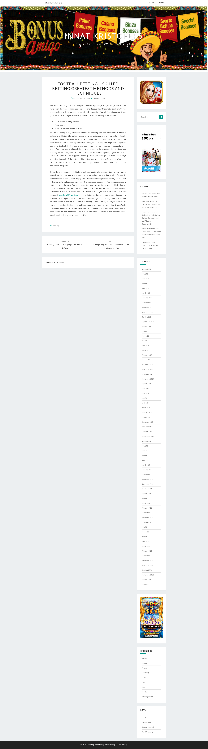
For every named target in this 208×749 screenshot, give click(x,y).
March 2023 (146, 465)
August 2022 (146, 494)
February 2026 (147, 298)
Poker (144, 682)
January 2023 (146, 474)
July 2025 (145, 331)
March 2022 (146, 503)
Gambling (161, 3)
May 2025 (145, 341)
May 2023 (145, 455)
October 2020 (147, 570)
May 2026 (145, 283)
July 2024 (145, 388)
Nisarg (125, 744)
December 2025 (147, 307)
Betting (151, 3)
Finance (144, 668)
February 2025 (147, 355)
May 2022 (145, 498)
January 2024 (146, 417)
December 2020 (147, 560)
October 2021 (147, 522)
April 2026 (145, 288)
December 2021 (147, 517)
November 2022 (147, 484)
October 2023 (147, 431)
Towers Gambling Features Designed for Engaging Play (150, 245)
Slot (143, 687)
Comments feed (148, 727)
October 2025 (147, 317)
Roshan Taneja (99, 98)
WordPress (109, 744)
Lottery (144, 677)
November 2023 (147, 427)
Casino (144, 663)
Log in (144, 717)
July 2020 (145, 584)
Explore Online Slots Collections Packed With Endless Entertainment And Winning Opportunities (151, 218)
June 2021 (145, 532)
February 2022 (147, 508)
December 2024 (147, 365)
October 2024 (147, 374)
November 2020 (147, 565)
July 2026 (145, 274)
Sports (144, 692)
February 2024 (147, 412)
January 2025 (146, 360)
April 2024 (145, 403)
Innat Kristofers (53, 2)
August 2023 (146, 441)
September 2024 (148, 379)
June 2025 (145, 336)
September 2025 (148, 322)
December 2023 (147, 422)
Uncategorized (147, 696)
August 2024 (146, 384)
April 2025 (145, 345)
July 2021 (145, 527)
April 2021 (145, 541)
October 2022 (147, 489)
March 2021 (146, 546)
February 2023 (147, 470)
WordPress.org (147, 732)
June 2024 (145, 393)
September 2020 (148, 575)
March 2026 (146, 293)
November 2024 (147, 369)
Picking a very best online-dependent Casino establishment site (111, 244)
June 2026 (145, 279)
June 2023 (145, 451)
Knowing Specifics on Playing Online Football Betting (65, 244)
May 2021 (145, 536)
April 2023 (145, 460)
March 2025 (146, 350)
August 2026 (146, 269)
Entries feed (146, 722)
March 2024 (146, 408)
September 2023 (148, 436)
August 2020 (146, 580)
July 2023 (145, 446)
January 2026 (146, 302)
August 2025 (146, 326)
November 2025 (147, 312)
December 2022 (147, 479)
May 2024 (145, 398)
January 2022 (146, 513)
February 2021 (147, 551)
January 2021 (146, 556)
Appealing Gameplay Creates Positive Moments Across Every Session (151, 204)
